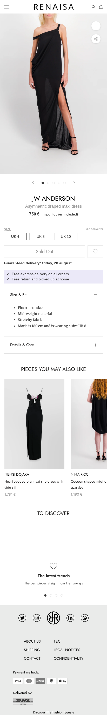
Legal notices (67, 649)
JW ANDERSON (53, 198)
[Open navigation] (6, 7)
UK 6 (15, 236)
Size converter (94, 229)
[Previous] (33, 182)
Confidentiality (68, 658)
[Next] (74, 182)
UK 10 (66, 236)
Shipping (32, 649)
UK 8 (41, 236)
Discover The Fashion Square (53, 712)
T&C (57, 641)
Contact (32, 658)
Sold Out (44, 251)
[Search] (94, 7)
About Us (32, 641)
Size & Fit (18, 295)
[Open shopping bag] (101, 7)
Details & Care (22, 345)
